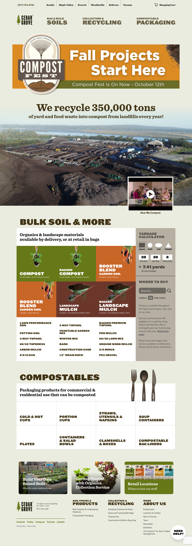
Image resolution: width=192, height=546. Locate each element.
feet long (155, 261)
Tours (145, 520)
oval (159, 249)
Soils (57, 21)
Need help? (178, 532)
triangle (168, 249)
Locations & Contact (152, 513)
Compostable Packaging (83, 515)
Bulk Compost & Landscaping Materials (85, 510)
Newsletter (148, 524)
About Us (154, 502)
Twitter (30, 522)
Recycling (102, 21)
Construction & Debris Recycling (122, 520)
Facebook (21, 522)
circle (150, 249)
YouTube (51, 522)
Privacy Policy (21, 526)
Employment (148, 509)
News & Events (149, 516)
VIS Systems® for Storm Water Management (156, 532)
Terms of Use (31, 526)
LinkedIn (61, 522)
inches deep (167, 261)
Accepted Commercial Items (120, 509)
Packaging (155, 21)
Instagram (40, 522)
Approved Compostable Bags (121, 513)
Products (85, 502)
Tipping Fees (113, 516)
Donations (147, 527)
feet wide (143, 261)
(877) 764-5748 (26, 5)
